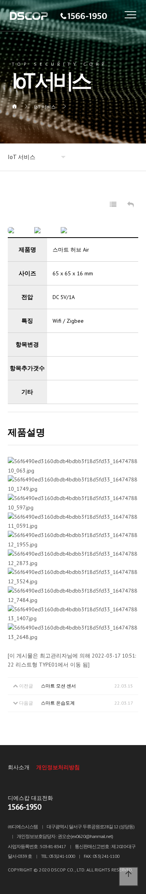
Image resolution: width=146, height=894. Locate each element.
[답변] (130, 205)
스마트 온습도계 (58, 703)
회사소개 (19, 767)
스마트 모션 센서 (58, 686)
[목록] (113, 205)
